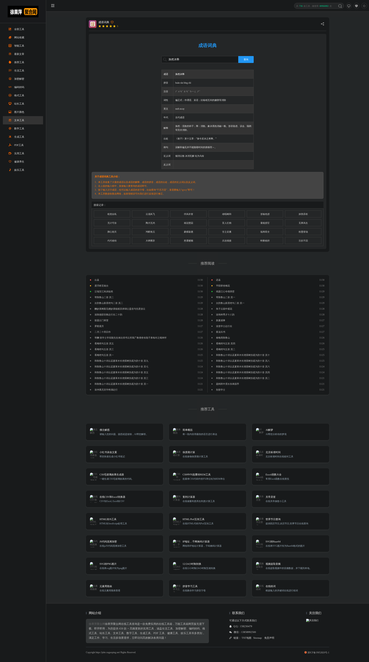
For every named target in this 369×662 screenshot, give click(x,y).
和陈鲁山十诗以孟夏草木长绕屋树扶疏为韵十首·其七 (121, 366)
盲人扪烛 (226, 223)
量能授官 (265, 223)
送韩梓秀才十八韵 (225, 314)
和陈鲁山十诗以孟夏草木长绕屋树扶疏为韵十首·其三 (121, 378)
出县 (97, 280)
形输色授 (265, 214)
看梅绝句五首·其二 (225, 349)
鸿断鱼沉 (150, 231)
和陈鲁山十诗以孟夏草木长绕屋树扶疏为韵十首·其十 (243, 355)
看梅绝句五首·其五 (104, 343)
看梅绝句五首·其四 (225, 343)
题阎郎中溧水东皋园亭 (227, 384)
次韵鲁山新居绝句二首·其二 (109, 303)
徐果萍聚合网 (97, 624)
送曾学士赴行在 (224, 326)
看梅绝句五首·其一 (104, 355)
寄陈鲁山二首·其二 (104, 297)
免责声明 (269, 637)
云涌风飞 (150, 214)
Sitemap (257, 637)
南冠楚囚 (188, 223)
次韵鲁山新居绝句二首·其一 (230, 303)
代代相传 (112, 240)
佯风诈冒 (188, 214)
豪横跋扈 (188, 231)
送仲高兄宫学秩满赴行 (106, 389)
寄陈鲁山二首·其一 (225, 297)
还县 (218, 280)
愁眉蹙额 (188, 240)
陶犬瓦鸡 (150, 223)
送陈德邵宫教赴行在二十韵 (108, 314)
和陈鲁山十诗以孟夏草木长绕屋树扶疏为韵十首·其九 (121, 360)
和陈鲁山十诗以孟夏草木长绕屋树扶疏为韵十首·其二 (243, 378)
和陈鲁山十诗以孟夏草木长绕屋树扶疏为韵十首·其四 (243, 372)
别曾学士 (220, 389)
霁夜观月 (99, 326)
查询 (246, 59)
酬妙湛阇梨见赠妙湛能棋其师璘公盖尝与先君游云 (120, 309)
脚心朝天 (112, 231)
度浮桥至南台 (101, 285)
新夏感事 (220, 320)
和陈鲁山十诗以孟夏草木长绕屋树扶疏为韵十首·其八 (243, 360)
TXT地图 (246, 637)
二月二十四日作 (103, 332)
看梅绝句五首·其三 (104, 349)
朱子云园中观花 (224, 309)
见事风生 (303, 223)
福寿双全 (265, 231)
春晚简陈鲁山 (223, 337)
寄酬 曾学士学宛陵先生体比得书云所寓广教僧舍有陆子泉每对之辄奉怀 (131, 337)
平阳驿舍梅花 (223, 285)
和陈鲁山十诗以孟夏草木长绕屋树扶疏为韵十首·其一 (121, 384)
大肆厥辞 (150, 240)
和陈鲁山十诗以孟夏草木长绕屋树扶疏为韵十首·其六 (243, 366)
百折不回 (303, 240)
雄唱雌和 (226, 214)
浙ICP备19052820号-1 (318, 652)
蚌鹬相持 (265, 240)
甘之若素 (226, 231)
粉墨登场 (303, 231)
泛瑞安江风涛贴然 (104, 291)
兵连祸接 (226, 240)
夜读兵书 (220, 332)
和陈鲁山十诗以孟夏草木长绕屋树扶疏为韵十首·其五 (121, 372)
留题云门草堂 (101, 320)
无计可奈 (112, 223)
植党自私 (112, 214)
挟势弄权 (303, 214)
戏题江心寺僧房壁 (225, 291)
